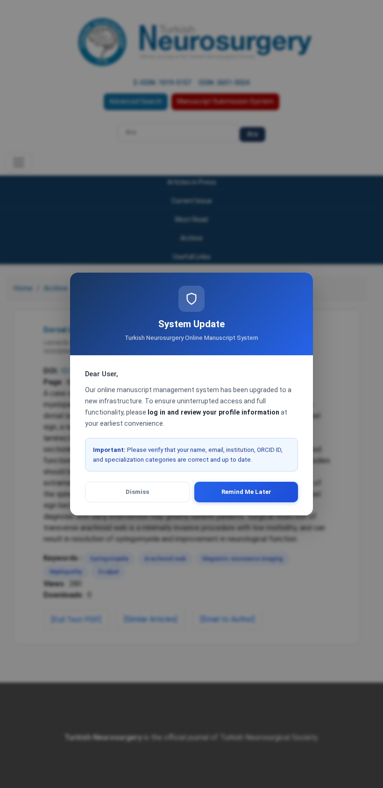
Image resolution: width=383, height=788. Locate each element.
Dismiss (137, 491)
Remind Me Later (246, 491)
